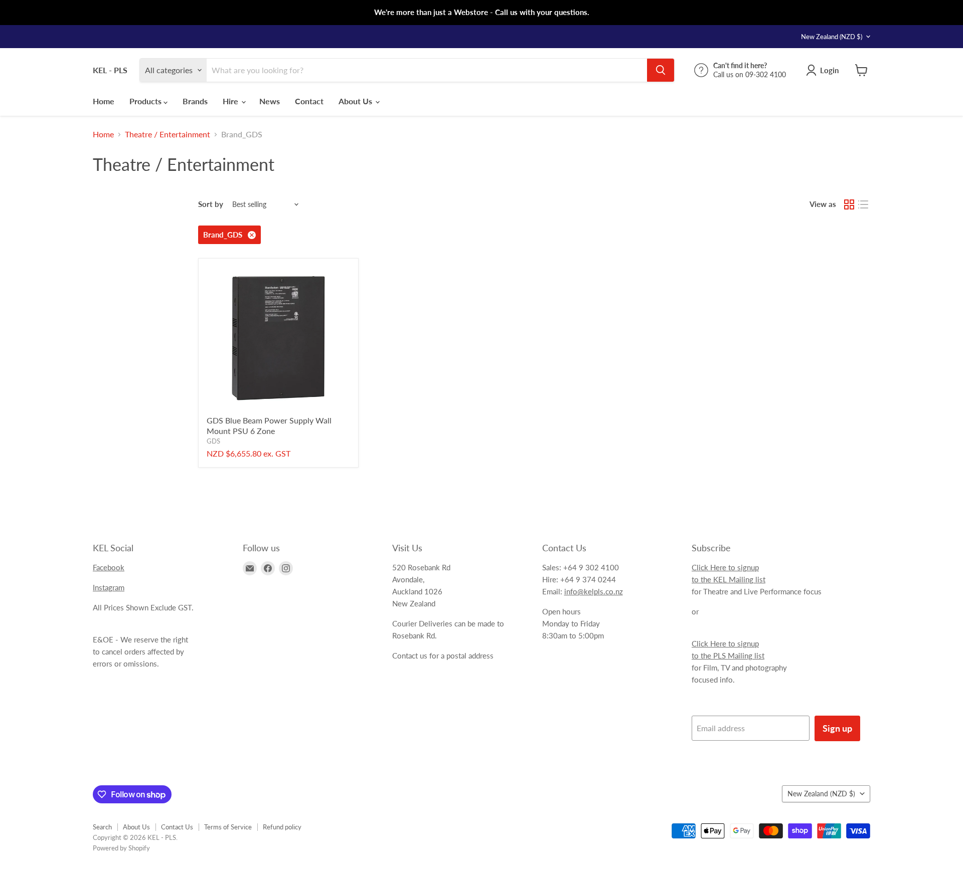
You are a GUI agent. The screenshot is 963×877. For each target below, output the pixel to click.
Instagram (108, 587)
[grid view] (849, 204)
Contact (309, 101)
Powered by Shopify (121, 848)
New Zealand (831, 37)
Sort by (210, 204)
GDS (213, 441)
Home (103, 101)
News (269, 101)
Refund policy (282, 827)
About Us (356, 101)
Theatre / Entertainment (167, 134)
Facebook (108, 567)
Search (102, 827)
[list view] (863, 204)
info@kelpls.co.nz (593, 591)
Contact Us (177, 827)
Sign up (837, 728)
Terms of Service (228, 827)
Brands (195, 101)
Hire (231, 101)
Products (146, 101)
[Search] (660, 70)
